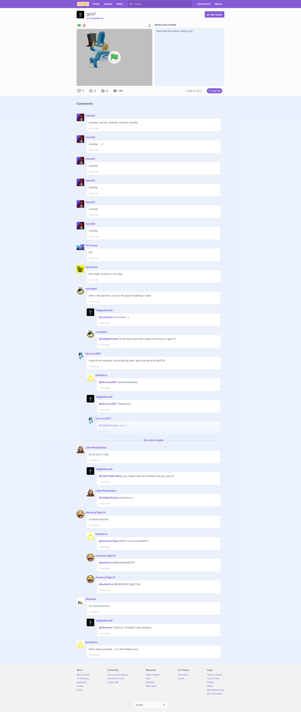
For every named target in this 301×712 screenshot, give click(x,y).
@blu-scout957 (108, 382)
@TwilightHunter (109, 339)
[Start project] (79, 25)
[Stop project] (84, 25)
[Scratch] (83, 4)
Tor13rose (91, 245)
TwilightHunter (96, 18)
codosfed (91, 288)
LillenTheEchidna (95, 447)
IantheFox (101, 375)
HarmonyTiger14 (95, 512)
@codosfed (106, 317)
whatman (90, 599)
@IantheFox (106, 562)
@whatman (105, 627)
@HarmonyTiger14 (110, 541)
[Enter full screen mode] (149, 25)
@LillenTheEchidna (110, 476)
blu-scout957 (93, 353)
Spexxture (91, 267)
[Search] (131, 4)
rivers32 (90, 115)
